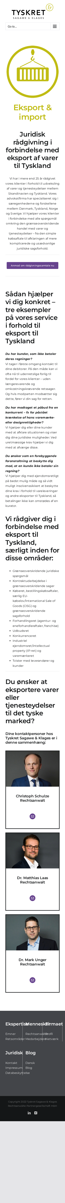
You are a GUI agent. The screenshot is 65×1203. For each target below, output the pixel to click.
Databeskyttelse (17, 1073)
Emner (10, 1034)
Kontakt (11, 1063)
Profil (49, 1034)
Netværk (51, 1039)
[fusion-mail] (32, 816)
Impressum (14, 1068)
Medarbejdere (35, 1039)
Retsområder (15, 1039)
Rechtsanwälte (36, 1034)
